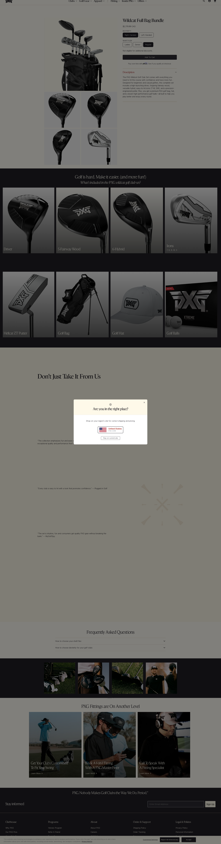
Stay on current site (110, 438)
